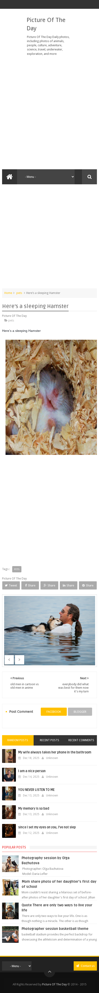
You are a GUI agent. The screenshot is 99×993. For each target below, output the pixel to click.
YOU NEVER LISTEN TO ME (36, 790)
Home (8, 293)
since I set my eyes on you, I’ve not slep (47, 827)
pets (19, 293)
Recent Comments (81, 740)
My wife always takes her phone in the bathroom (54, 752)
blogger (80, 711)
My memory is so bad (33, 809)
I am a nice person (32, 771)
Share (31, 585)
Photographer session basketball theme (55, 929)
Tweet (13, 585)
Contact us (87, 966)
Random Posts (17, 740)
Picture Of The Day (54, 984)
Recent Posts (49, 740)
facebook (54, 711)
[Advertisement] (49, 112)
